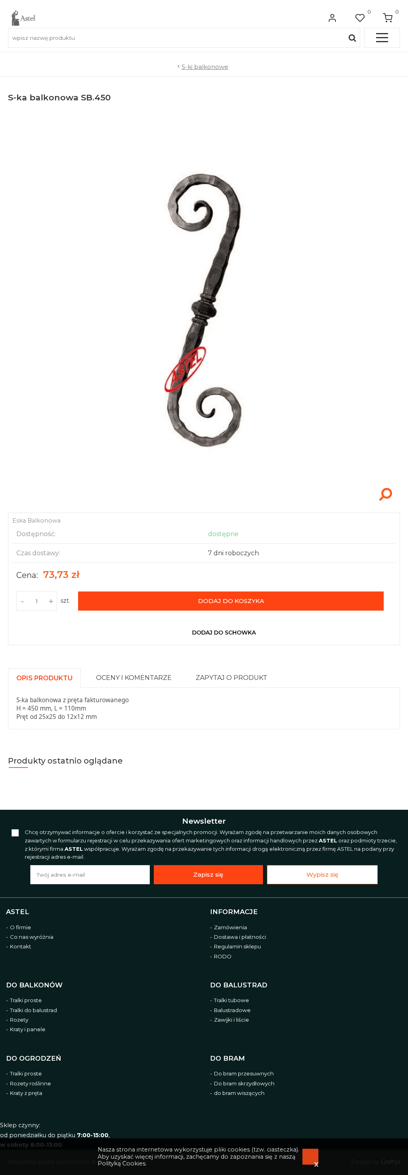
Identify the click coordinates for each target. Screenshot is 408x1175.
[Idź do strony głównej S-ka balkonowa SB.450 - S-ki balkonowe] (23, 18)
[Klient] (332, 18)
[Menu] (382, 38)
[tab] (48, 676)
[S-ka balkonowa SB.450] (204, 504)
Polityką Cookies (121, 1163)
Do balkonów (34, 985)
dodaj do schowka (224, 632)
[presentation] (44, 678)
